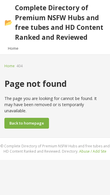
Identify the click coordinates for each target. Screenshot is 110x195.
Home (13, 48)
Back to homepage (26, 123)
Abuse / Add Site (92, 151)
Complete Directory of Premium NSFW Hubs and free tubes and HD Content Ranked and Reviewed (53, 22)
